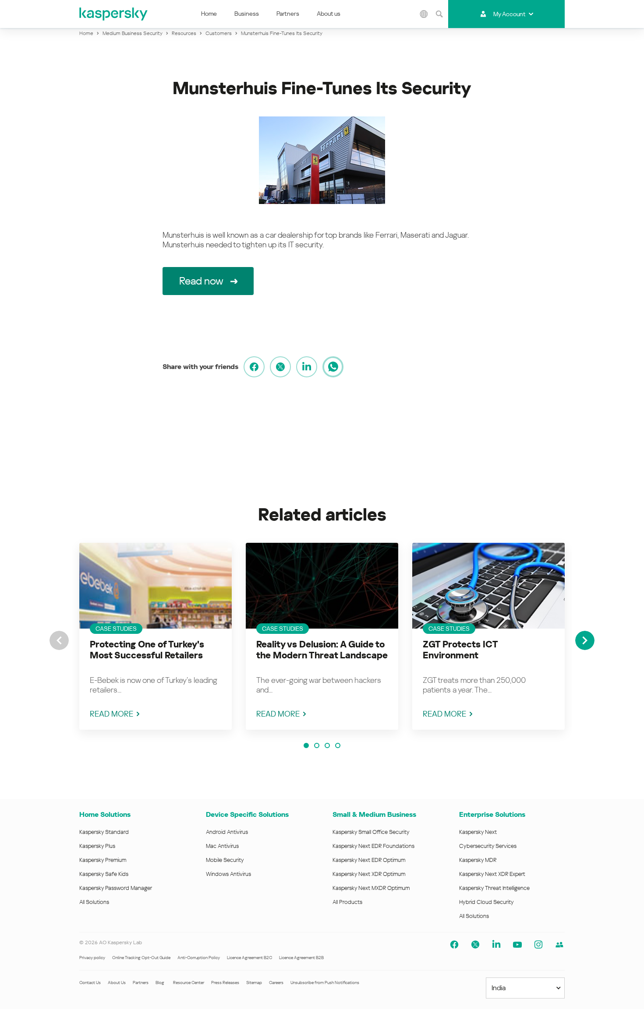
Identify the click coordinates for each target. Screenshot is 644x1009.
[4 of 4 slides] (338, 745)
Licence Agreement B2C (249, 957)
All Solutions (94, 902)
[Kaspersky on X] (475, 944)
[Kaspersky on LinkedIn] (496, 944)
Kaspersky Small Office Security (371, 832)
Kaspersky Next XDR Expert (492, 874)
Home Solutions (105, 814)
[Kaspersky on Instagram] (538, 944)
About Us (117, 982)
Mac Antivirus (222, 846)
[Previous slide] (59, 640)
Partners (287, 13)
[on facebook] (254, 366)
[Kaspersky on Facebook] (454, 944)
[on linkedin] (306, 366)
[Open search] (439, 14)
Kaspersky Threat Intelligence (494, 888)
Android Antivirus (227, 832)
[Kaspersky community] (559, 944)
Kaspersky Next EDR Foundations (373, 846)
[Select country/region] (424, 14)
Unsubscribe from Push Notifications (324, 982)
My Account (509, 14)
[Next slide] (585, 640)
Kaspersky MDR (477, 860)
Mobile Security (225, 860)
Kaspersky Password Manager (115, 888)
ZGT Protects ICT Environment (460, 650)
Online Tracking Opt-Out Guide (141, 957)
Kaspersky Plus (97, 846)
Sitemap (254, 982)
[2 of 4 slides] (316, 745)
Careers (276, 982)
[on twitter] (280, 366)
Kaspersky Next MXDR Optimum (371, 888)
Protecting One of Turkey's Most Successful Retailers (147, 650)
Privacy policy (92, 957)
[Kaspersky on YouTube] (517, 944)
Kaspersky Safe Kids (103, 874)
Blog (160, 982)
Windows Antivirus (228, 874)
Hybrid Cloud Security (486, 902)
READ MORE (111, 713)
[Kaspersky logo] (114, 14)
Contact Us (90, 982)
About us (328, 13)
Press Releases (225, 982)
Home (209, 13)
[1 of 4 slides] (306, 745)
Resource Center (188, 982)
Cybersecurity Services (488, 846)
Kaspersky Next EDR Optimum (369, 860)
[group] (155, 636)
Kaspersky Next (478, 832)
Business (246, 13)
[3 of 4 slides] (327, 745)
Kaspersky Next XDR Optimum (369, 874)
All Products (347, 902)
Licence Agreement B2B (301, 957)
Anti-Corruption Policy (198, 957)
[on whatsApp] (332, 366)
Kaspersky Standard (104, 832)
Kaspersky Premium (102, 860)
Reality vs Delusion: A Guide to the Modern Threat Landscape (322, 650)
